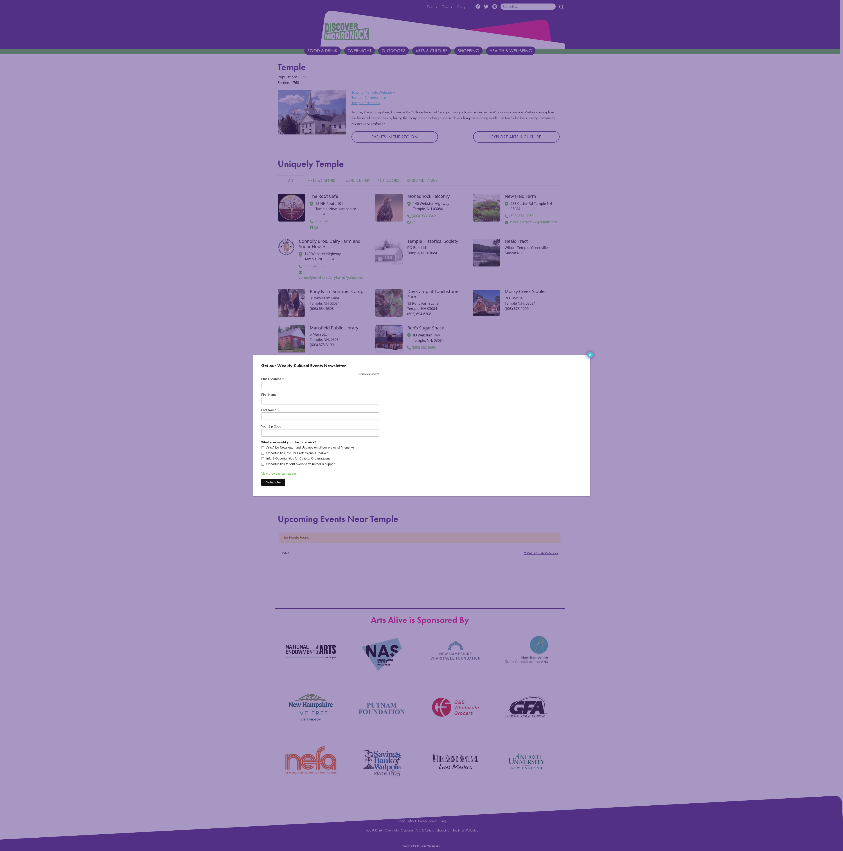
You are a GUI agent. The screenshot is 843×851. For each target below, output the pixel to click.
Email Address (272, 379)
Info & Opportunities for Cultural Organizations (298, 458)
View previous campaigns (279, 473)
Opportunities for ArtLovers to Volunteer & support (300, 464)
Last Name (268, 410)
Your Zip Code (272, 426)
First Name (269, 394)
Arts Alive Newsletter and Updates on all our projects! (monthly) (310, 447)
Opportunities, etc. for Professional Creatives (297, 453)
